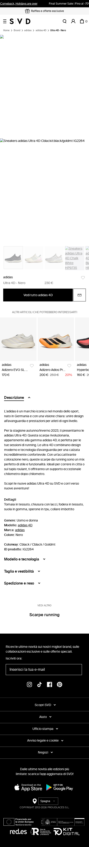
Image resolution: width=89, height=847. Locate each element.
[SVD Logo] (20, 21)
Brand (17, 30)
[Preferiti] (83, 278)
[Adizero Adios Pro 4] (56, 339)
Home (6, 30)
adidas (27, 30)
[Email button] (79, 295)
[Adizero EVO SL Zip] (18, 339)
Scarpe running (44, 614)
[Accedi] (73, 21)
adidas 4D (41, 30)
